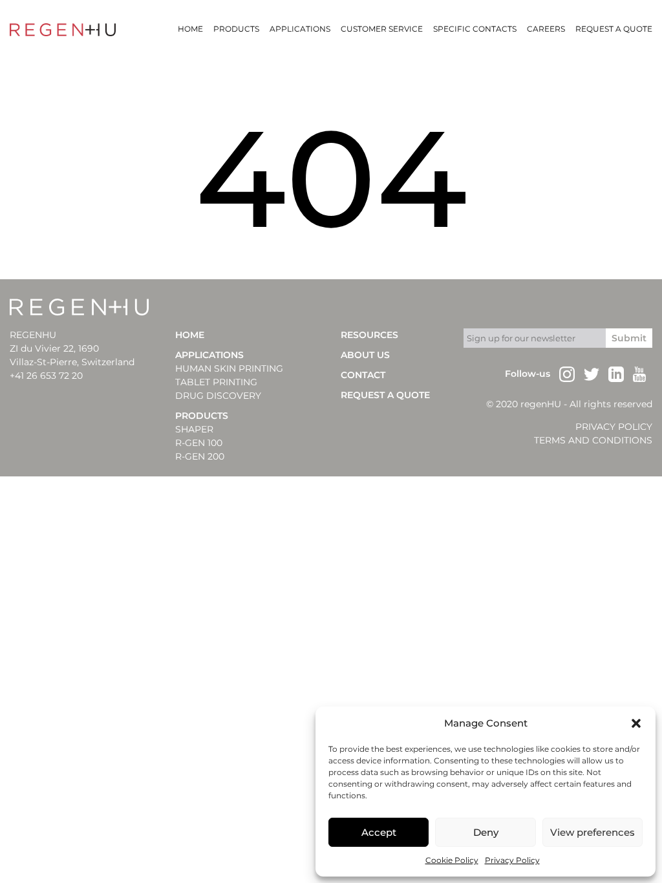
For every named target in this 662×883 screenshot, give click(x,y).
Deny (485, 832)
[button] (636, 723)
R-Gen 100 (198, 443)
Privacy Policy (512, 860)
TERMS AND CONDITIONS (593, 440)
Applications (300, 29)
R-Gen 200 (199, 456)
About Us (365, 355)
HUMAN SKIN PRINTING (229, 368)
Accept (378, 832)
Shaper (194, 429)
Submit (629, 338)
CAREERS (546, 29)
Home (190, 29)
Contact (363, 375)
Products (236, 29)
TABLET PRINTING (216, 382)
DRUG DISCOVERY (218, 395)
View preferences (592, 832)
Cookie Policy (451, 860)
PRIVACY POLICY (613, 426)
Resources (369, 335)
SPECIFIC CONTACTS (475, 29)
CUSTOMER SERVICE (382, 29)
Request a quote (613, 29)
